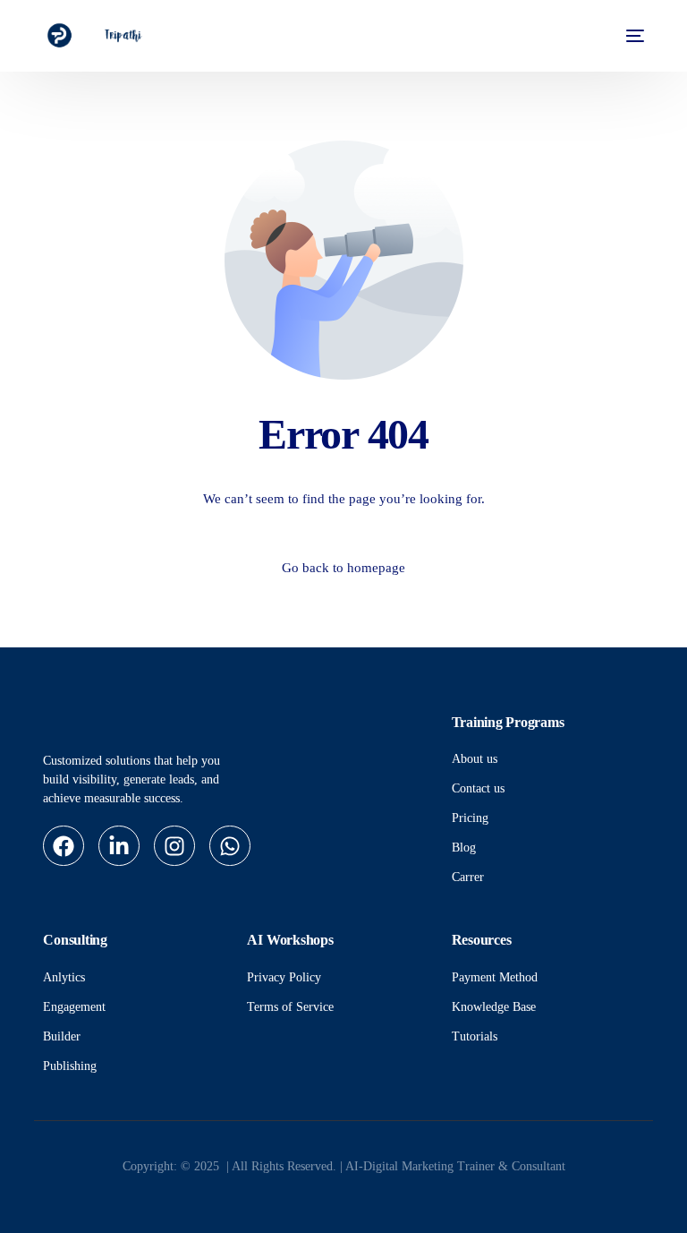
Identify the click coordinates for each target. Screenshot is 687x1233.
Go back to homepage (343, 568)
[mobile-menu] (629, 35)
